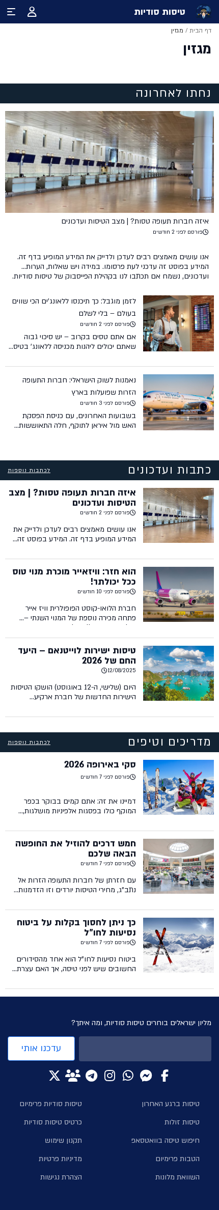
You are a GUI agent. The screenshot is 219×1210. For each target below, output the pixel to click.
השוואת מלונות (177, 1177)
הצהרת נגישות (61, 1177)
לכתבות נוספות (29, 470)
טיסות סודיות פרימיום (50, 1104)
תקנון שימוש (63, 1140)
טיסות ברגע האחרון (171, 1104)
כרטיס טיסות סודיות (53, 1122)
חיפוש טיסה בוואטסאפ (165, 1140)
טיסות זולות (182, 1122)
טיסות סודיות (159, 12)
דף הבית (200, 30)
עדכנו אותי (41, 1048)
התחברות (32, 12)
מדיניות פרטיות (60, 1159)
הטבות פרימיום (177, 1159)
